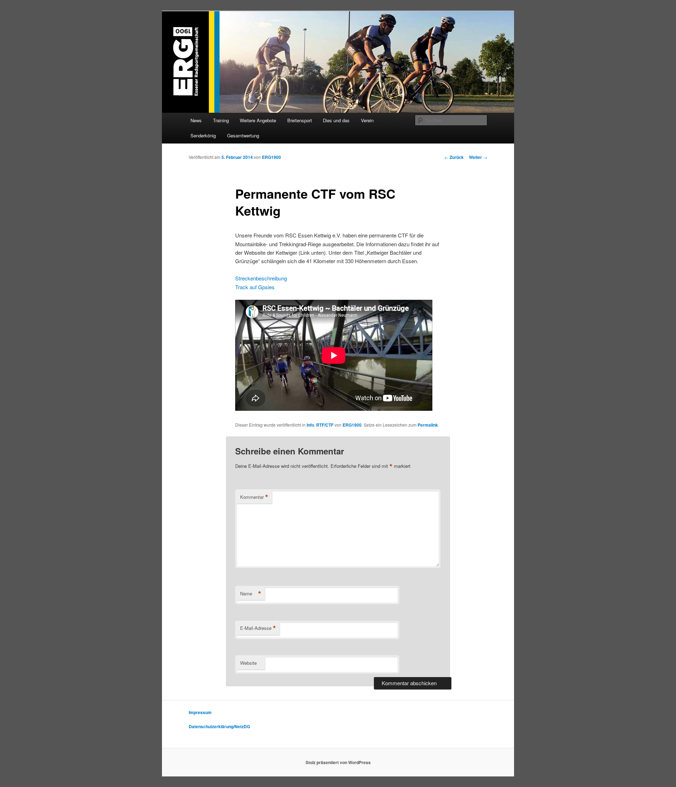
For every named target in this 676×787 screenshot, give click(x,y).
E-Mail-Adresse (258, 628)
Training (221, 120)
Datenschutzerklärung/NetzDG (219, 726)
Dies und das (336, 120)
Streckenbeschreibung (261, 278)
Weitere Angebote (258, 120)
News (196, 120)
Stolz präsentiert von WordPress (338, 762)
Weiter (478, 157)
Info (310, 425)
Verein (367, 120)
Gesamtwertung (243, 135)
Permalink (428, 425)
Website (248, 662)
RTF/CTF (324, 425)
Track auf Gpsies (255, 287)
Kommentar (254, 497)
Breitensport (299, 120)
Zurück (454, 157)
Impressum (200, 712)
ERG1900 (271, 157)
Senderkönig (203, 135)
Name (250, 593)
